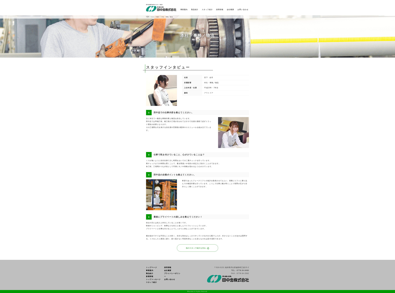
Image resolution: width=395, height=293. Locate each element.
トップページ (151, 267)
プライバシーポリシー (172, 275)
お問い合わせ (243, 9)
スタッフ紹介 (207, 9)
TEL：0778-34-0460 (240, 270)
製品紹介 (194, 9)
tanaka (191, 291)
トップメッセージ (153, 279)
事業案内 (184, 9)
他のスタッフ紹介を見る (196, 248)
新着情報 (149, 276)
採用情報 (219, 9)
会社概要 (230, 9)
